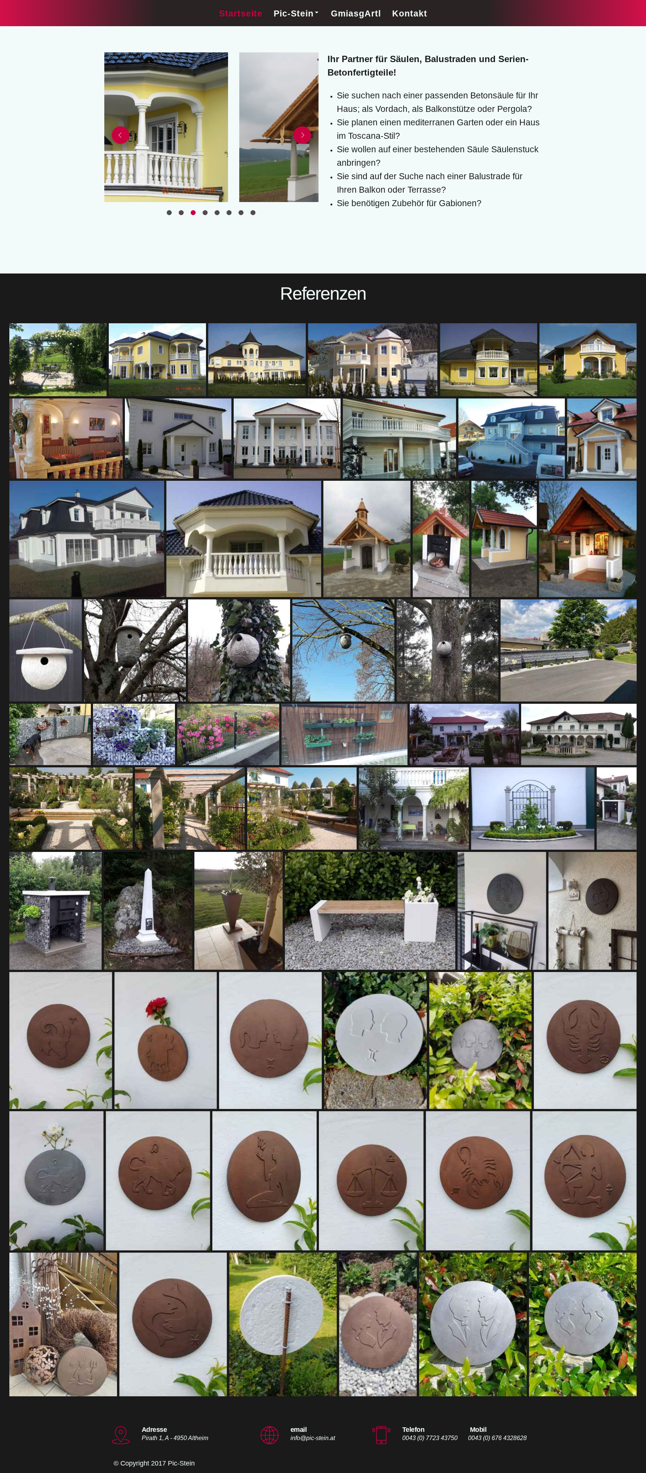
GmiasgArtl (356, 13)
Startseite (240, 13)
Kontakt (409, 13)
